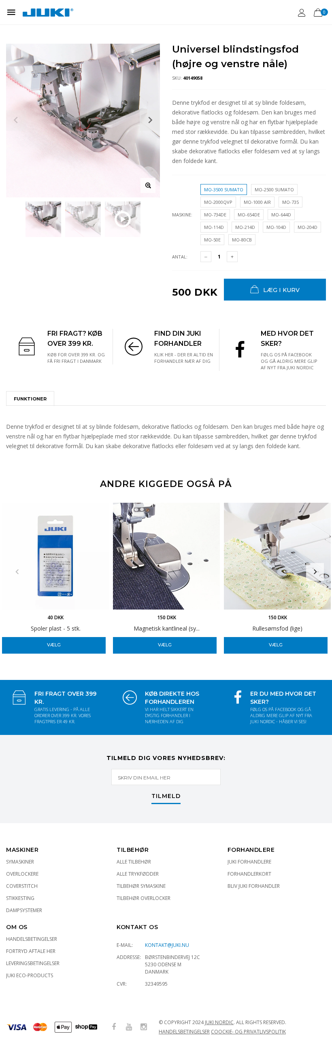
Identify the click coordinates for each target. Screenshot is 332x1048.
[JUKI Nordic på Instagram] (143, 1027)
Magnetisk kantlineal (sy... (167, 628)
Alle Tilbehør (134, 861)
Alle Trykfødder (138, 873)
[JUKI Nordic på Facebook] (113, 1027)
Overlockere (22, 873)
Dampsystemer (24, 910)
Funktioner (30, 399)
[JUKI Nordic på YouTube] (128, 1027)
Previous (17, 572)
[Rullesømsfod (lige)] (277, 556)
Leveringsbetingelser (33, 963)
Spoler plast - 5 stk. (56, 628)
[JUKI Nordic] (48, 12)
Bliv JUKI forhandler (254, 886)
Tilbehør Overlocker (143, 898)
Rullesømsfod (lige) (277, 628)
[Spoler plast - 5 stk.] (55, 556)
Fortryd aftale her (30, 951)
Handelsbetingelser (31, 939)
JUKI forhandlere (249, 861)
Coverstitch (22, 886)
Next (315, 572)
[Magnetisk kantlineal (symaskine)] (166, 556)
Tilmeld (166, 796)
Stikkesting (20, 898)
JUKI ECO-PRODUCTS (29, 975)
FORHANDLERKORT (249, 873)
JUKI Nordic (219, 1022)
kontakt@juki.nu (167, 945)
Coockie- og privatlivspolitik (248, 1031)
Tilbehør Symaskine (141, 886)
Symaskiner (20, 861)
